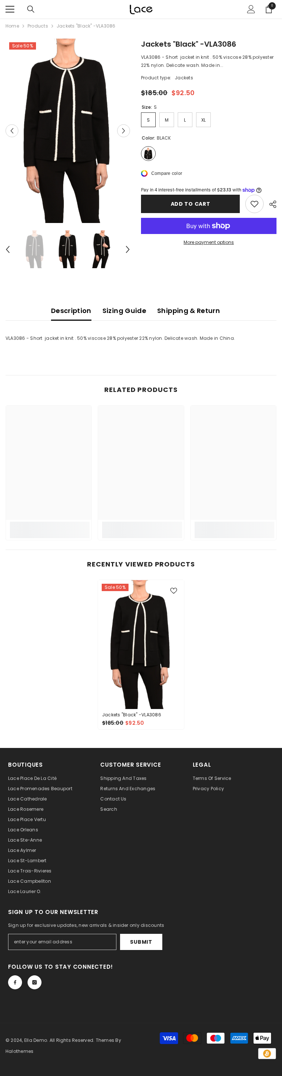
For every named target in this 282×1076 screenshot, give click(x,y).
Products (38, 26)
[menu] (10, 9)
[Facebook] (15, 982)
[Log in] (251, 9)
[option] (68, 131)
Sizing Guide (124, 310)
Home (12, 26)
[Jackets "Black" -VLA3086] (141, 644)
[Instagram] (34, 982)
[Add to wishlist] (254, 204)
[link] (50, 526)
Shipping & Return (188, 310)
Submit (141, 942)
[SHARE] (270, 204)
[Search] (30, 9)
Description (71, 310)
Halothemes (19, 1051)
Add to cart (190, 204)
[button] (12, 130)
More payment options (209, 242)
